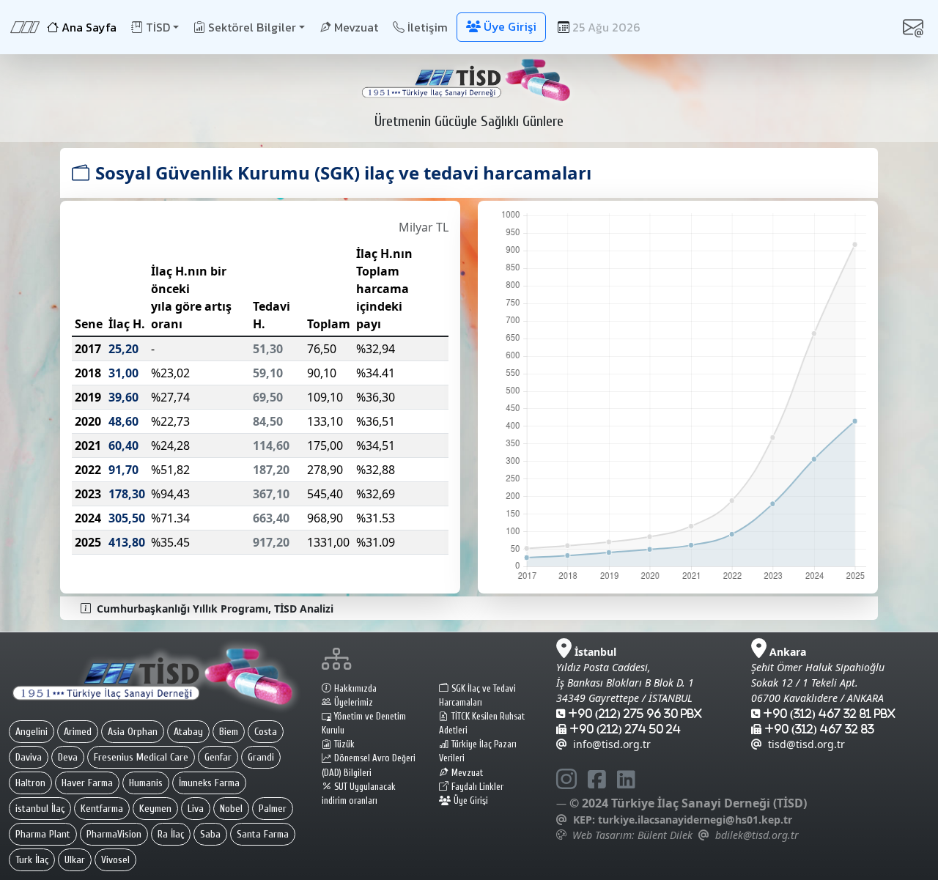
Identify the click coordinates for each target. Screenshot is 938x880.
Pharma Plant (42, 834)
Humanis (146, 783)
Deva (68, 757)
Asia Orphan (133, 731)
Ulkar (74, 860)
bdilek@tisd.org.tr (757, 835)
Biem (228, 731)
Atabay (188, 731)
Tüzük (344, 744)
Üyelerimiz (353, 703)
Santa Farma (263, 834)
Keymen (155, 808)
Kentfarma (102, 808)
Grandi (261, 757)
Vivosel (115, 860)
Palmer (273, 808)
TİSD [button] (158, 27)
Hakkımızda (355, 689)
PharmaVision (113, 834)
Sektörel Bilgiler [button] (252, 27)
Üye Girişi (471, 801)
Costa (265, 731)
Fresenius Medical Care (141, 757)
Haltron (30, 783)
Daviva (28, 757)
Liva (196, 808)
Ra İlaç (171, 834)
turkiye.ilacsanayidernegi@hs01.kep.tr (695, 820)
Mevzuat (356, 27)
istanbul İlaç (39, 808)
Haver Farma (87, 783)
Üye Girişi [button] (510, 26)
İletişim (427, 27)
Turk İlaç (31, 860)
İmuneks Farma (209, 783)
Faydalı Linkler (477, 787)
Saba (210, 834)
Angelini (31, 731)
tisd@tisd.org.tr (806, 744)
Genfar (218, 757)
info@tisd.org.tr (612, 744)
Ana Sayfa (89, 27)
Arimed (78, 731)
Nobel (231, 808)
